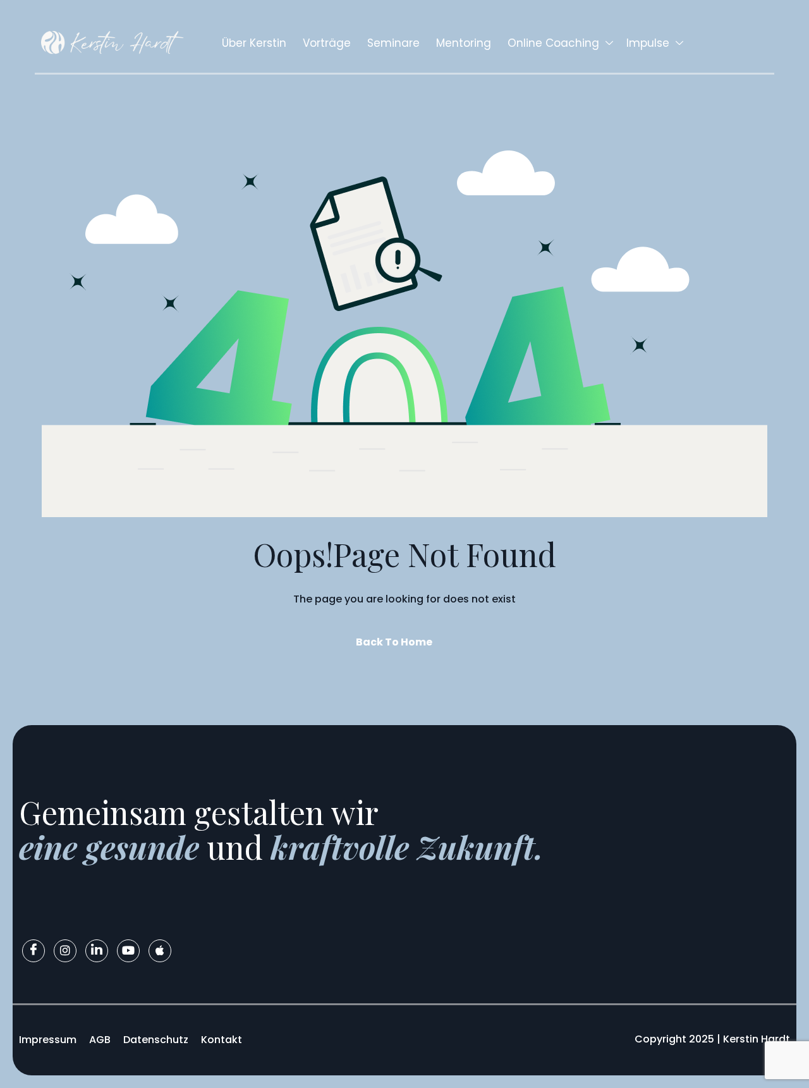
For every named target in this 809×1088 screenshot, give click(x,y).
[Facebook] (33, 950)
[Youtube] (128, 950)
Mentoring (463, 43)
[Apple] (160, 950)
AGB (100, 1039)
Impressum (47, 1039)
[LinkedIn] (96, 950)
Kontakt (221, 1039)
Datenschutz (155, 1039)
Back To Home (394, 642)
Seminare (393, 43)
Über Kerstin (254, 43)
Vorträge (327, 43)
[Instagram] (65, 950)
